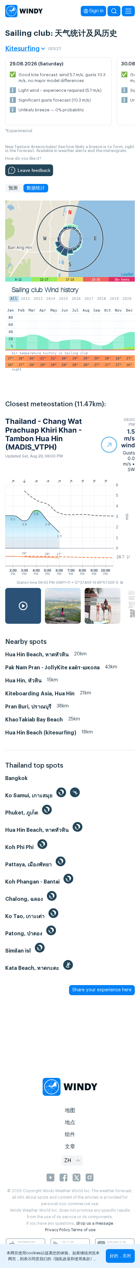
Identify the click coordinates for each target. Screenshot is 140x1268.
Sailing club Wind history (45, 290)
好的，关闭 (120, 1255)
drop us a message (94, 1223)
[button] (118, 444)
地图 (70, 1110)
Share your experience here (102, 990)
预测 (13, 188)
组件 (70, 1134)
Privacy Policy (57, 1230)
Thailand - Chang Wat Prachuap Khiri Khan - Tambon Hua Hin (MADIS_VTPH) (43, 434)
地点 (70, 1122)
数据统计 (36, 188)
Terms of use (83, 1230)
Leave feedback (34, 170)
